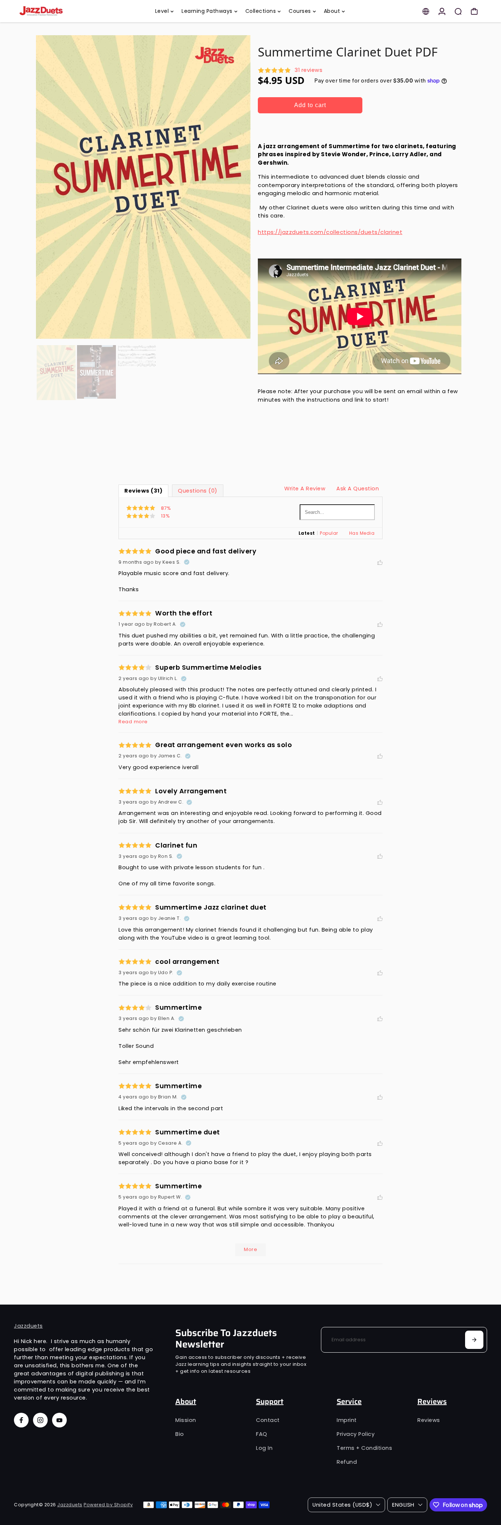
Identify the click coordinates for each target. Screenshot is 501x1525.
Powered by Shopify (108, 1505)
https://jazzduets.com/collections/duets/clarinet (330, 232)
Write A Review (304, 488)
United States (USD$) (342, 1504)
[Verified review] (187, 562)
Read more (133, 721)
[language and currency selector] (425, 11)
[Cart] (474, 11)
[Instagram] (40, 1420)
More (250, 1249)
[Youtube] (59, 1420)
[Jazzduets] (65, 11)
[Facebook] (21, 1420)
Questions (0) (197, 490)
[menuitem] (164, 11)
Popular (329, 533)
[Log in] (442, 11)
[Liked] (380, 562)
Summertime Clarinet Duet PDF (348, 52)
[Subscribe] (474, 1339)
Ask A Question (357, 488)
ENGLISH (403, 1504)
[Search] (458, 11)
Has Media (362, 533)
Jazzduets (28, 1326)
